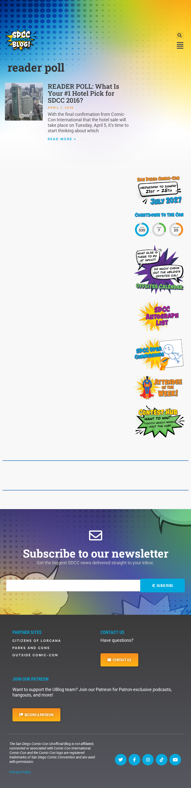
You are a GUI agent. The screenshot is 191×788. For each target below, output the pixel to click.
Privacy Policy (20, 772)
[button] (180, 35)
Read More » (62, 139)
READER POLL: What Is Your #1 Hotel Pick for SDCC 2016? (83, 93)
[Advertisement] (95, 13)
